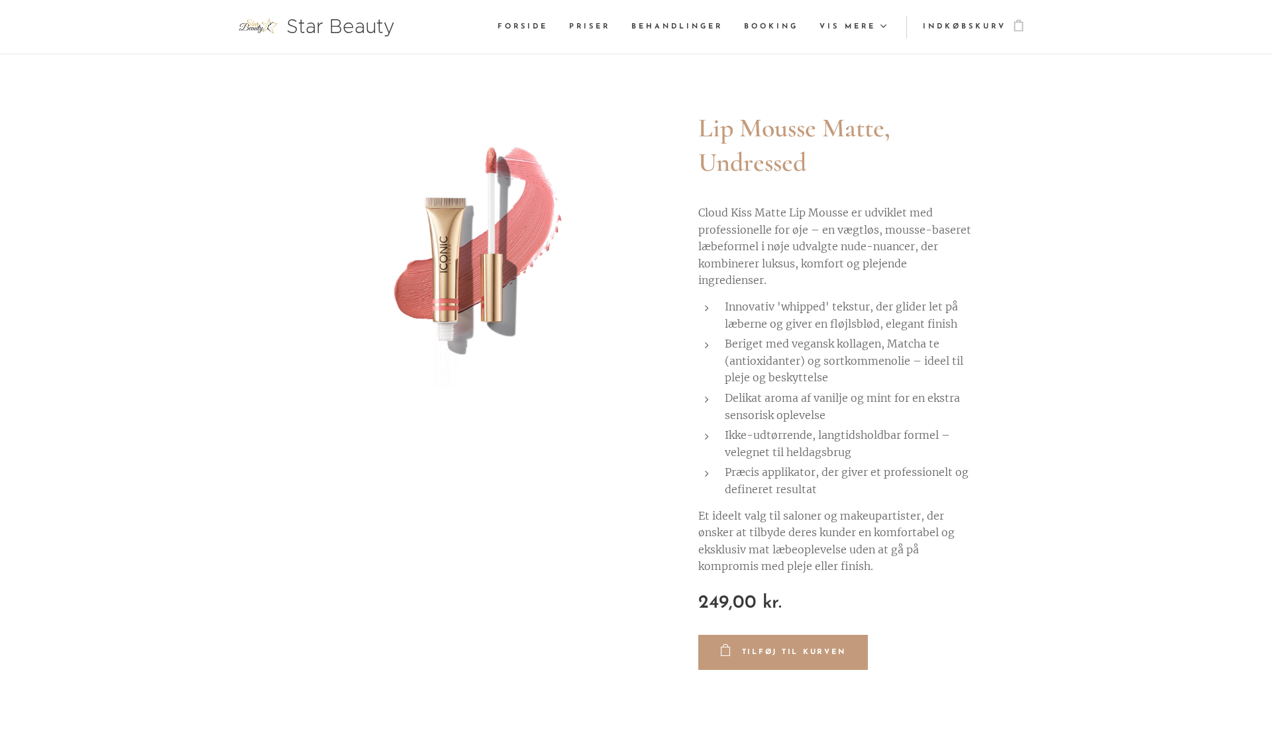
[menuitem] (526, 27)
